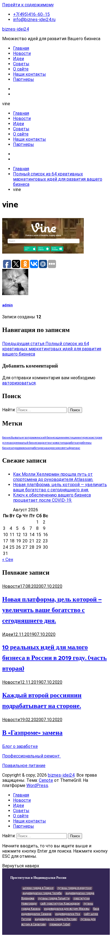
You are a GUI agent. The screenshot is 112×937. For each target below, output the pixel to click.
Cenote (46, 780)
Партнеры (23, 79)
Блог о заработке (20, 746)
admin (7, 305)
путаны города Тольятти (54, 898)
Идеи (18, 58)
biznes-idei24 (15, 29)
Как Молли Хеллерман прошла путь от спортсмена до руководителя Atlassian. (53, 477)
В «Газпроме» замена (32, 733)
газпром (29, 437)
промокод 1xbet (59, 924)
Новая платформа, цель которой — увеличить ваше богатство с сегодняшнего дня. (60, 487)
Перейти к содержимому (28, 4)
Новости (22, 53)
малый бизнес (28, 442)
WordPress (37, 785)
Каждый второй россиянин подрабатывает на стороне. (42, 701)
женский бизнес (45, 437)
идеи (58, 437)
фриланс (74, 448)
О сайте (21, 69)
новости (57, 442)
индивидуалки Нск (67, 913)
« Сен (7, 559)
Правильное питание (23, 765)
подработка (70, 442)
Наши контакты (29, 74)
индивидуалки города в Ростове (56, 919)
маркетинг (45, 442)
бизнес (6, 437)
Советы (21, 63)
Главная (21, 48)
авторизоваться (19, 383)
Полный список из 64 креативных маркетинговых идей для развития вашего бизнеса (51, 349)
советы (64, 448)
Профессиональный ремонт (31, 756)
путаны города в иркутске (74, 887)
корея (15, 442)
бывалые (17, 437)
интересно (85, 437)
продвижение (22, 448)
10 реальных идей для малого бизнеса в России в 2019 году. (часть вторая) (54, 658)
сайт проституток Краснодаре (60, 903)
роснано (45, 448)
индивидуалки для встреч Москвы (66, 908)
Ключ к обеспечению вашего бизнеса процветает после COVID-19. (52, 497)
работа (35, 448)
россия (54, 448)
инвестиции (70, 437)
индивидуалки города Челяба (42, 893)
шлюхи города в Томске (38, 887)
